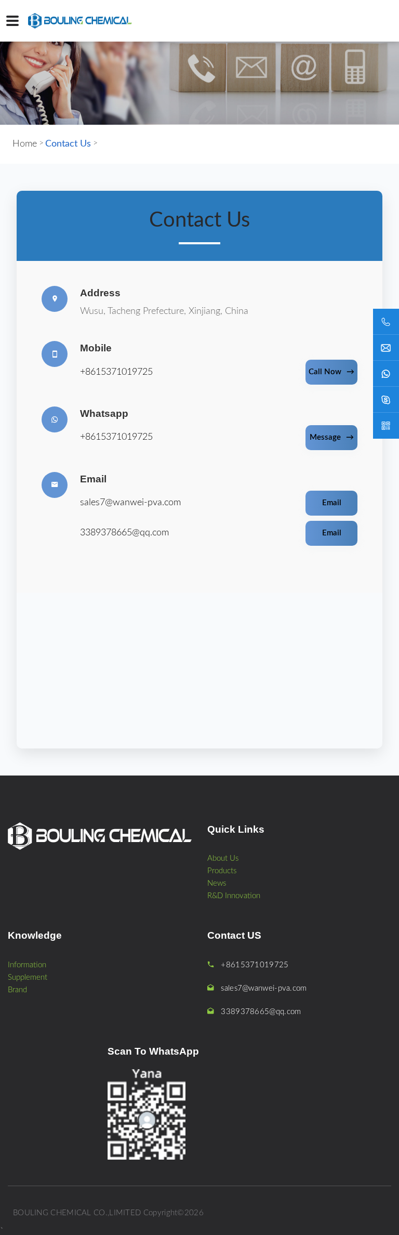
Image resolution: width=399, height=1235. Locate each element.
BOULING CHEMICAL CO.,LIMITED (77, 1213)
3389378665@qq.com (124, 532)
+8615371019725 (116, 372)
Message (332, 437)
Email (331, 503)
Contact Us (68, 144)
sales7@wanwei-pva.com (130, 502)
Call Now (331, 372)
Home (24, 144)
